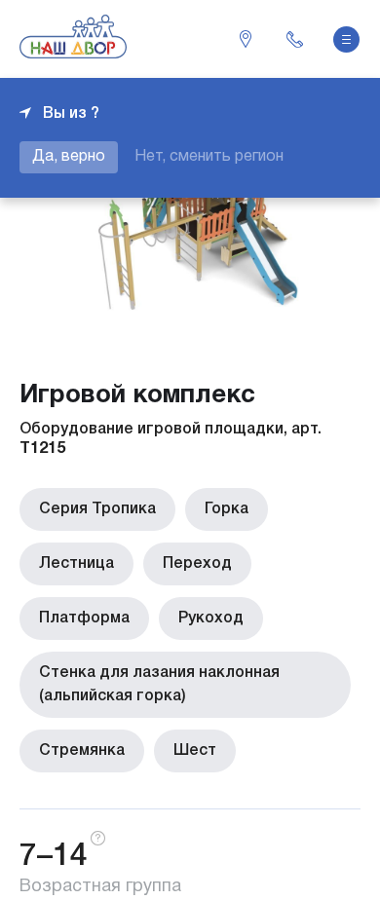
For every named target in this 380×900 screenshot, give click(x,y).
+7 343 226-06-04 (294, 39)
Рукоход (211, 618)
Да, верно (68, 157)
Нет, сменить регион (209, 157)
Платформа (84, 618)
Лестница (76, 564)
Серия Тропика (97, 509)
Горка (226, 509)
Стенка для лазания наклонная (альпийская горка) (159, 684)
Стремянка (82, 751)
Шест (194, 751)
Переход (197, 564)
